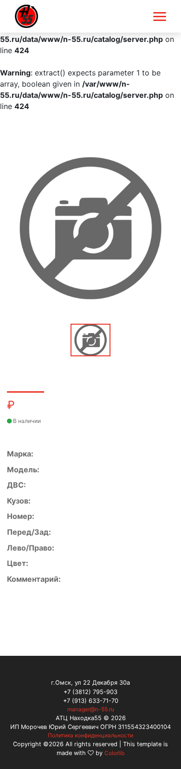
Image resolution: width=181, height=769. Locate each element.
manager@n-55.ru (90, 709)
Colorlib (114, 752)
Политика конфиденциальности (90, 735)
